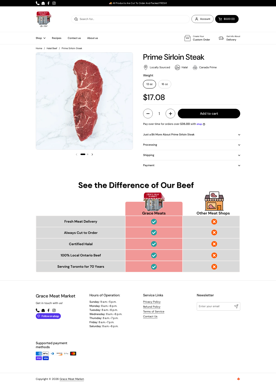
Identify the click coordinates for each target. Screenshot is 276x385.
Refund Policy (151, 306)
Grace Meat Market (72, 379)
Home (39, 48)
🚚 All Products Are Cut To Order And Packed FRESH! (138, 3)
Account (205, 19)
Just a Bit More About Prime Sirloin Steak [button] (169, 134)
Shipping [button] (148, 155)
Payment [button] (148, 165)
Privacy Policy (152, 302)
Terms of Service (153, 311)
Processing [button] (150, 144)
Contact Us (150, 316)
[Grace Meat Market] (44, 19)
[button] (227, 19)
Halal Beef (52, 48)
